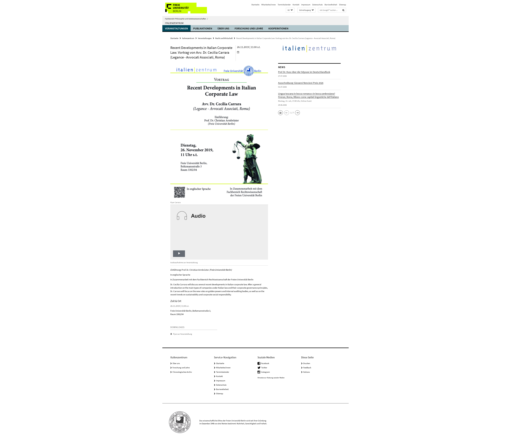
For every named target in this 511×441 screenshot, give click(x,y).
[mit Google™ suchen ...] (343, 10)
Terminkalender (284, 4)
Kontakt (296, 4)
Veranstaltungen (176, 28)
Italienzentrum (174, 23)
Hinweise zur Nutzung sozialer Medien (271, 378)
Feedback (307, 367)
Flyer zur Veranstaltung (182, 334)
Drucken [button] (306, 363)
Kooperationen (278, 28)
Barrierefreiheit (331, 4)
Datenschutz (317, 4)
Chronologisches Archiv (182, 372)
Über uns (223, 28)
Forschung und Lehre (249, 28)
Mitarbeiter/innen (268, 4)
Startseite (255, 4)
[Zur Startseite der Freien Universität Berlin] (184, 8)
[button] (290, 10)
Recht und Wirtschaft (224, 38)
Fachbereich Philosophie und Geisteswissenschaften (186, 19)
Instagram (265, 372)
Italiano (306, 372)
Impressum (305, 4)
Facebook (265, 363)
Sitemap (342, 4)
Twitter (264, 367)
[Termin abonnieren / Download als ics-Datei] (252, 52)
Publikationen (202, 28)
